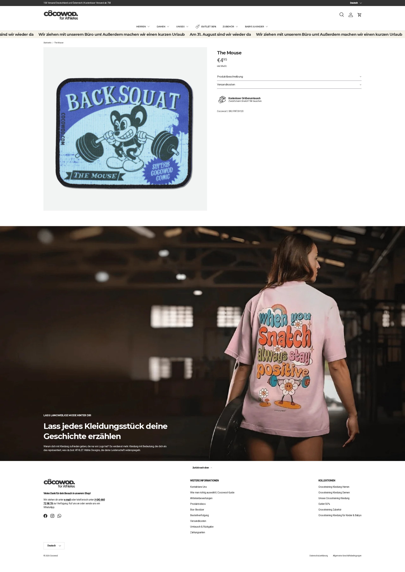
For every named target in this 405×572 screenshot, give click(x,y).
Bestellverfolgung (199, 515)
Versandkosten (198, 521)
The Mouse (58, 43)
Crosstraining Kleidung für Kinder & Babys (339, 515)
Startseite (47, 43)
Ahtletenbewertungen (201, 498)
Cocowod (222, 111)
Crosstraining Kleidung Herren (333, 486)
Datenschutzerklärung (319, 556)
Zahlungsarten (197, 532)
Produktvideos (198, 503)
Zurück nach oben (201, 467)
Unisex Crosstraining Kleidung (333, 498)
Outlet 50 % (324, 503)
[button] (359, 14)
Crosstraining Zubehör (329, 509)
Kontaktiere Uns (198, 486)
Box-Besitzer (197, 509)
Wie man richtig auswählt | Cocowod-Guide (212, 492)
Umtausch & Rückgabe (201, 526)
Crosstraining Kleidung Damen (334, 492)
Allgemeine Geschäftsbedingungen (347, 556)
